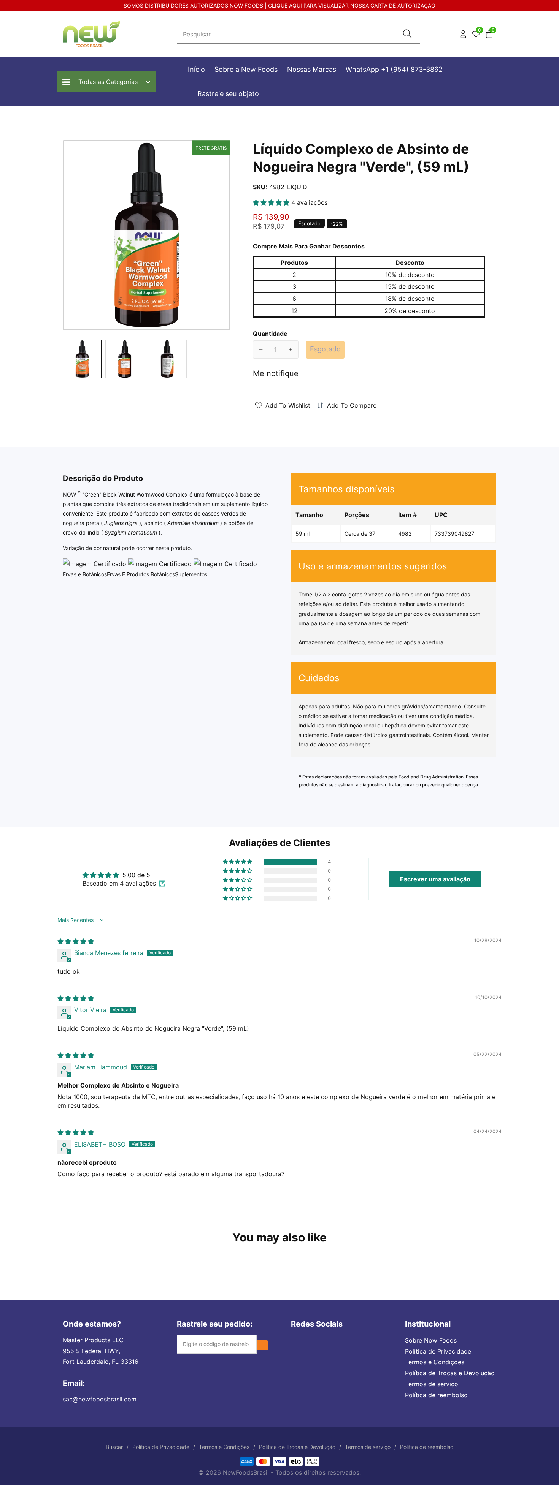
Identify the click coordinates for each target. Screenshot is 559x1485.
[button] (272, 202)
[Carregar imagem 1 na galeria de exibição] (82, 359)
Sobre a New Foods (246, 69)
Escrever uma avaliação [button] (435, 879)
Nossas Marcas (311, 69)
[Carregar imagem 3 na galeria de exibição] (167, 359)
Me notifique (276, 373)
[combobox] (298, 34)
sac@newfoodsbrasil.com (100, 1399)
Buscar (114, 1447)
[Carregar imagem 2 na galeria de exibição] (124, 359)
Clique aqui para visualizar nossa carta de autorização (351, 5)
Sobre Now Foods (431, 1340)
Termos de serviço (431, 1384)
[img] (75, 941)
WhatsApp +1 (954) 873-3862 (394, 69)
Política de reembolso (436, 1395)
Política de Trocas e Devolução (450, 1373)
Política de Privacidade (438, 1351)
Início (196, 69)
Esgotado (325, 349)
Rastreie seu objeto (228, 94)
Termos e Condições (434, 1362)
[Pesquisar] (407, 34)
